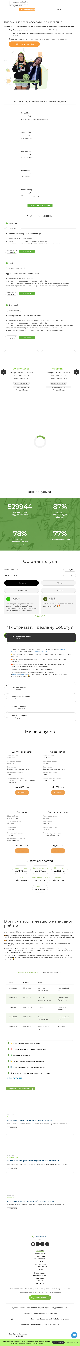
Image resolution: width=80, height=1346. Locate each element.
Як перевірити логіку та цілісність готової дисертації (29, 1120)
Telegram (24, 674)
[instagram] (47, 1244)
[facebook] (42, 1244)
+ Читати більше (21, 390)
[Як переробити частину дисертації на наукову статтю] (40, 1192)
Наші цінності (40, 1256)
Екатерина (11, 1117)
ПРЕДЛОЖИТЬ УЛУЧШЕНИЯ (40, 1298)
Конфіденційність (40, 1276)
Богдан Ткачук (12, 1157)
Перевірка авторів (40, 1266)
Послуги (40, 1261)
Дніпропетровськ (61, 1308)
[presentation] (3, 372)
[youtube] (33, 1244)
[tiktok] (38, 1244)
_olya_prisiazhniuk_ (56, 598)
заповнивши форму (40, 651)
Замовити (22, 793)
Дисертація (12, 1128)
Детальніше (71, 1342)
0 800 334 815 (41, 1236)
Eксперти (40, 1283)
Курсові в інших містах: (21, 1308)
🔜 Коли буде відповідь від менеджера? (27, 1067)
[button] (35, 616)
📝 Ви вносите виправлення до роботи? (27, 1061)
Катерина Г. (58, 368)
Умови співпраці (40, 1259)
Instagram (16, 674)
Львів (52, 1308)
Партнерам (40, 1278)
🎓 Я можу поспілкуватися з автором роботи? (30, 1073)
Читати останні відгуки (40, 206)
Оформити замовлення (27, 9)
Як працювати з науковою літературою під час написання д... (33, 1161)
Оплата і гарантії (40, 1273)
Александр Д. (21, 368)
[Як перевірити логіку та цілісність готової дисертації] (40, 1112)
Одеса (41, 1308)
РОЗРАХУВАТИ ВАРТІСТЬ (24, 44)
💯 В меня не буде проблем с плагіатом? (28, 1049)
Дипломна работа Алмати (31, 1325)
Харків (46, 1308)
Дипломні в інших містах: (21, 1319)
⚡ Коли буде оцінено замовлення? (25, 1043)
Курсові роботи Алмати (32, 1313)
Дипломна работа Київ (50, 1325)
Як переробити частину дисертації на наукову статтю (30, 1201)
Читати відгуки (27, 251)
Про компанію (40, 1254)
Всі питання (15, 1078)
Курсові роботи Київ (49, 1313)
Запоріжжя (34, 1308)
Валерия (10, 1198)
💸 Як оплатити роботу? (20, 1055)
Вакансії (40, 1281)
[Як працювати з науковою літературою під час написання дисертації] (40, 1152)
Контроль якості (40, 1264)
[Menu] (76, 4)
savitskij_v (15, 598)
